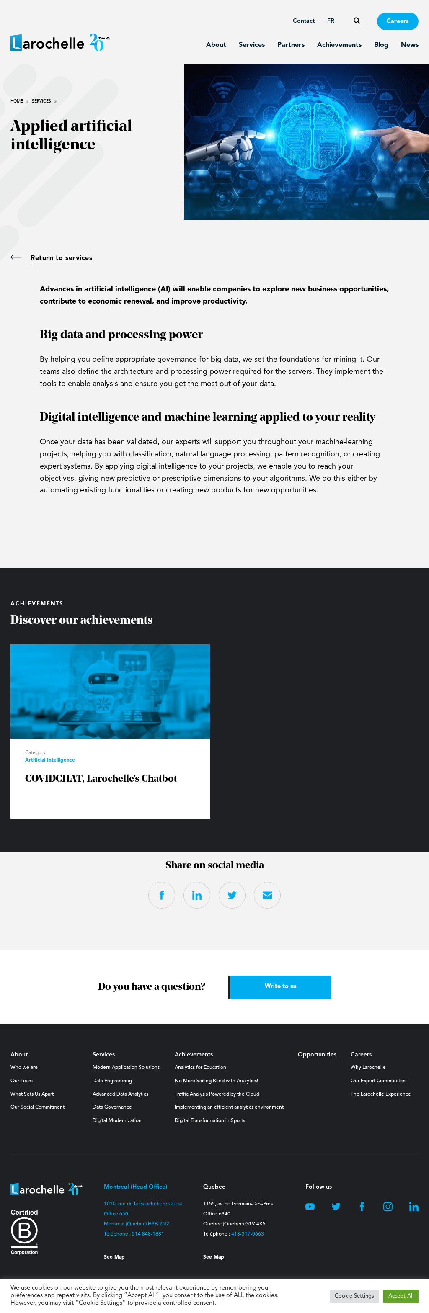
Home (16, 101)
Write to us (281, 986)
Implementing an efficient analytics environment (229, 1107)
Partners (291, 45)
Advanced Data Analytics (120, 1094)
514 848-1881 (148, 1234)
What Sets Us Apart (32, 1094)
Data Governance (112, 1107)
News (410, 45)
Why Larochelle (368, 1067)
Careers (398, 21)
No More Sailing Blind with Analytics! (216, 1081)
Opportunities (317, 1055)
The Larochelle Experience (381, 1094)
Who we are (24, 1067)
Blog (381, 45)
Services (252, 45)
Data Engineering (112, 1081)
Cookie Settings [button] (354, 1296)
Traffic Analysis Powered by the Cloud (217, 1094)
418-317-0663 (247, 1234)
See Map (114, 1257)
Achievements (339, 45)
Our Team (21, 1081)
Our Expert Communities (378, 1081)
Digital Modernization (117, 1120)
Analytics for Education (200, 1067)
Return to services (61, 258)
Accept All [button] (400, 1296)
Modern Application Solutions (126, 1067)
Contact (304, 21)
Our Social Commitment (37, 1107)
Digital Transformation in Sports (210, 1120)
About (216, 45)
